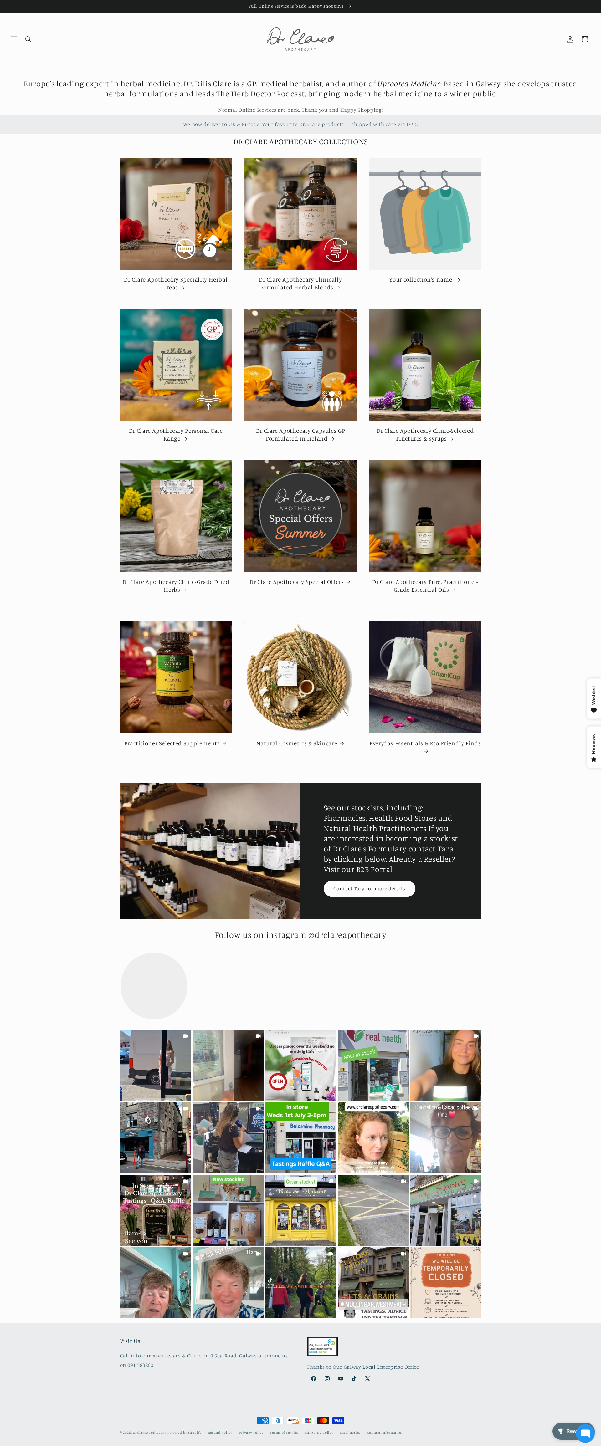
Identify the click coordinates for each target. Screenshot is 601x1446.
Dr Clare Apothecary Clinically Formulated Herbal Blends (300, 283)
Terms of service (284, 1432)
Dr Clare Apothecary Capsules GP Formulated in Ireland (300, 434)
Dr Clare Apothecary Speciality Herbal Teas (176, 283)
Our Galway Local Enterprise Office (376, 1367)
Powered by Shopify (184, 1432)
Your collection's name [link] (421, 279)
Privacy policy (251, 1432)
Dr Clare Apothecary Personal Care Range (176, 434)
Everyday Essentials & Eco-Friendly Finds (425, 743)
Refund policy (220, 1432)
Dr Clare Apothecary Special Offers (296, 581)
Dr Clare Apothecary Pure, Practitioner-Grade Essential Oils (425, 585)
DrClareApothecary (149, 1432)
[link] (155, 1065)
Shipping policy (319, 1432)
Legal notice (350, 1432)
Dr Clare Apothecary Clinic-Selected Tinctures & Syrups (425, 434)
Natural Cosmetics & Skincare (296, 743)
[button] (14, 39)
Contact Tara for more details (369, 888)
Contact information (385, 1432)
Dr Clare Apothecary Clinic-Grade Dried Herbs (175, 585)
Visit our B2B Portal (358, 869)
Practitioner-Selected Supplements (172, 743)
